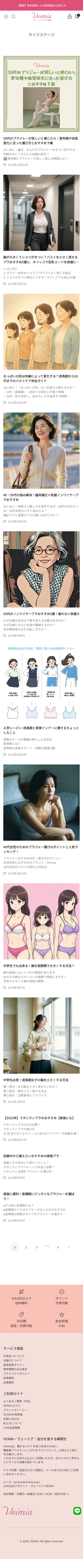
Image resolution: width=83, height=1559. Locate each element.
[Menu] (6, 16)
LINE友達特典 (11, 1427)
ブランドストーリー (15, 1410)
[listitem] (41, 5)
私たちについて (12, 1423)
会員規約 (8, 1382)
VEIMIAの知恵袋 (13, 1414)
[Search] (13, 16)
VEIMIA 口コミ (12, 1405)
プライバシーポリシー (16, 1373)
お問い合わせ (11, 1419)
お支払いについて (14, 1356)
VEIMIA (34, 1541)
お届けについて (12, 1360)
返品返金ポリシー (14, 1364)
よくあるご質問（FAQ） (17, 1401)
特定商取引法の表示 (15, 1369)
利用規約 (8, 1378)
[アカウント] (70, 16)
